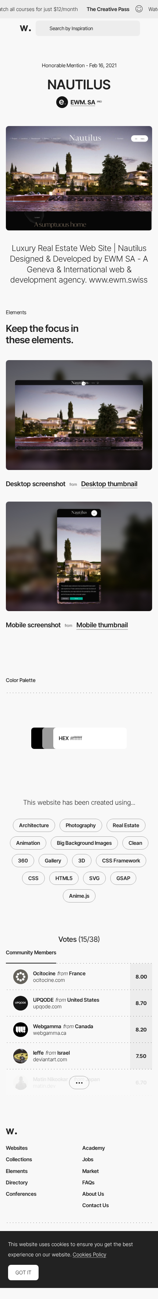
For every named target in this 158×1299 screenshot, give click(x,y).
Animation (28, 843)
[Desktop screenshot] (79, 415)
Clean (135, 843)
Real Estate (126, 825)
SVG (94, 878)
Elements (17, 1171)
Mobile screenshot (33, 625)
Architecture (34, 825)
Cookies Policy (89, 1254)
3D (81, 860)
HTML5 (63, 878)
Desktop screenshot (35, 484)
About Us (93, 1194)
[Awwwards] (25, 28)
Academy (93, 1148)
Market (90, 1171)
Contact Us (95, 1205)
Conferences (21, 1194)
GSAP (123, 878)
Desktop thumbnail (109, 484)
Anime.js (79, 896)
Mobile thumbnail (102, 625)
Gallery (53, 860)
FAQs (88, 1182)
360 (23, 860)
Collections (19, 1159)
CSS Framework (121, 860)
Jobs (87, 1159)
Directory (17, 1182)
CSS (33, 878)
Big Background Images (84, 843)
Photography (81, 825)
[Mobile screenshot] (79, 556)
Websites (17, 1148)
